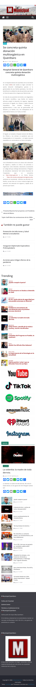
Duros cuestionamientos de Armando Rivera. (21, 517)
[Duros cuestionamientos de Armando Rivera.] (6, 518)
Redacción (15, 61)
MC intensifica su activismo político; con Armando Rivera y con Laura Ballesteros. (23, 535)
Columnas (6, 466)
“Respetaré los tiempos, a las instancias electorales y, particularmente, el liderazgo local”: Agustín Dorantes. (22, 557)
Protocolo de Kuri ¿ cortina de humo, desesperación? (22, 508)
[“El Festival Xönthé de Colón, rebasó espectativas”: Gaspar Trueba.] (6, 579)
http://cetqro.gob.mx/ (12, 175)
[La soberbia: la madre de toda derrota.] (18, 454)
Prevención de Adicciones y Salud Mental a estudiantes (16, 232)
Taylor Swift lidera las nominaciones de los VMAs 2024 (17, 218)
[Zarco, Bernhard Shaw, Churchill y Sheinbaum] (6, 570)
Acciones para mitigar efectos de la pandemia (16, 261)
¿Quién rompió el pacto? (20, 499)
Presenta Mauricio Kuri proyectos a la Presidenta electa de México (18, 212)
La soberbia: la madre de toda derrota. (17, 471)
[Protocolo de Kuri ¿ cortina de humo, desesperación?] (6, 509)
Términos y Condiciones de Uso (10, 608)
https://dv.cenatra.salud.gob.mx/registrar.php (20, 177)
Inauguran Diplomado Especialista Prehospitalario (16, 247)
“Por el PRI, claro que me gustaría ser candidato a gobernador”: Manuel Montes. (23, 546)
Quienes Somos (5, 604)
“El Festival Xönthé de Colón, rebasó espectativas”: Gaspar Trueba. (22, 578)
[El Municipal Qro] (18, 6)
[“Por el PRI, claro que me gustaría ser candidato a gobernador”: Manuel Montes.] (6, 547)
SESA (10, 85)
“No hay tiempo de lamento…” (22, 526)
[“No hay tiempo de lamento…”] (6, 527)
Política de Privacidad (7, 601)
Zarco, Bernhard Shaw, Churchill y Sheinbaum (23, 568)
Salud (5, 43)
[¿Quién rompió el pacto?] (6, 500)
